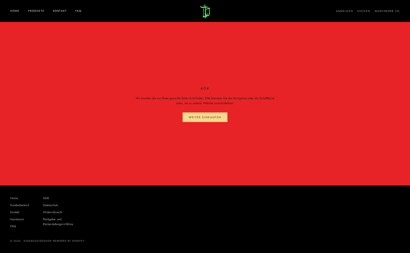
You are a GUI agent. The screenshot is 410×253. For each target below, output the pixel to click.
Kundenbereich (19, 205)
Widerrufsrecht (52, 212)
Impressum (17, 219)
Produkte (36, 11)
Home (15, 11)
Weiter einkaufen (205, 117)
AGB (46, 198)
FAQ (78, 11)
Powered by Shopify (69, 241)
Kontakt (60, 11)
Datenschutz (50, 205)
